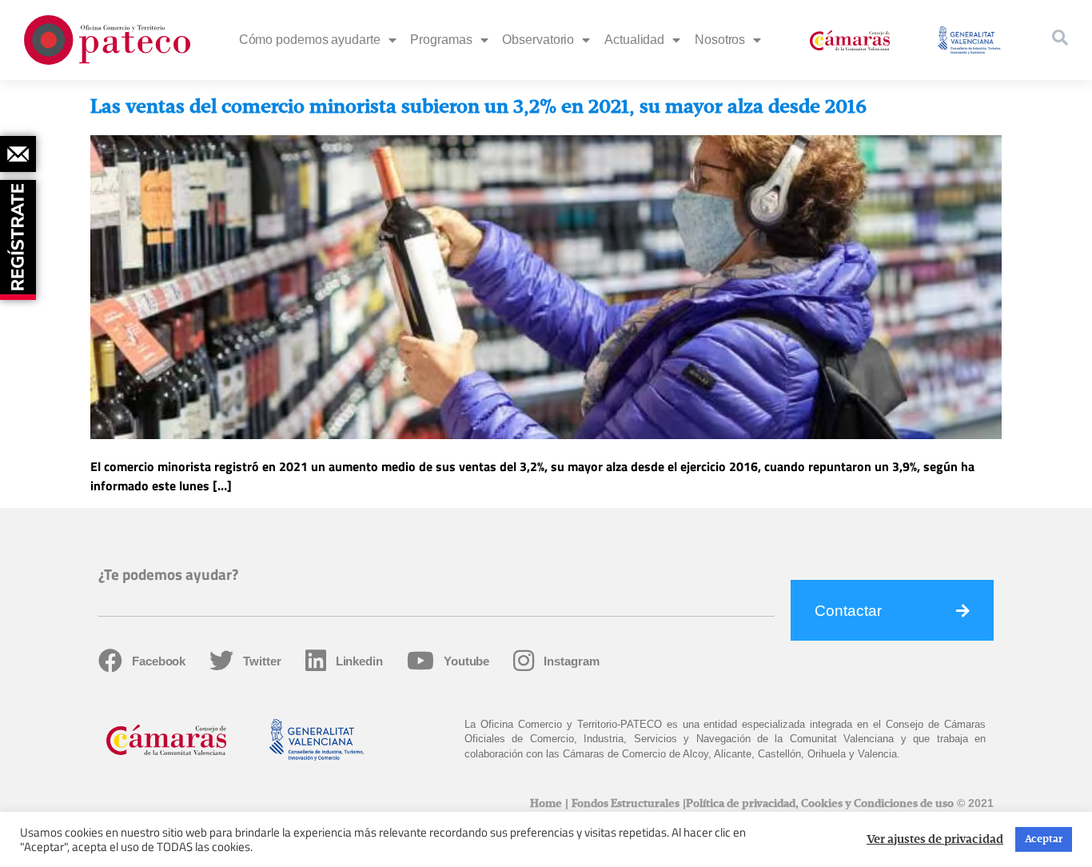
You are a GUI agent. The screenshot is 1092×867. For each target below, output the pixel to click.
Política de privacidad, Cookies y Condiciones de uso (820, 803)
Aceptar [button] (1043, 839)
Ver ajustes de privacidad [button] (935, 839)
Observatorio (538, 39)
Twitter (262, 661)
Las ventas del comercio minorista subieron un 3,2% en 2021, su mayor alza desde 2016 (478, 107)
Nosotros (720, 39)
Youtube (466, 661)
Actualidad (634, 39)
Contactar (848, 610)
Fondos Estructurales (626, 803)
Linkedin (359, 661)
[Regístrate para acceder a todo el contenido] (20, 234)
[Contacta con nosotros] (18, 154)
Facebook (158, 661)
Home (546, 803)
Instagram (571, 661)
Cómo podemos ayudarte (310, 39)
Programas (441, 39)
